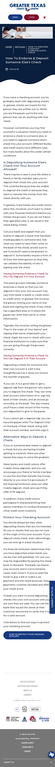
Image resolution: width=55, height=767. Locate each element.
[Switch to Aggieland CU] (44, 17)
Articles (20, 47)
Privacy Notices (27, 681)
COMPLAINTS (27, 747)
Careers (27, 695)
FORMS (27, 751)
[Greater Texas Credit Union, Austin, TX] (27, 8)
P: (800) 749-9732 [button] (27, 734)
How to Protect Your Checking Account (26, 635)
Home (9, 47)
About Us (27, 690)
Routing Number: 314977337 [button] (27, 739)
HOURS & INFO (27, 743)
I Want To (8, 762)
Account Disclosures (27, 686)
